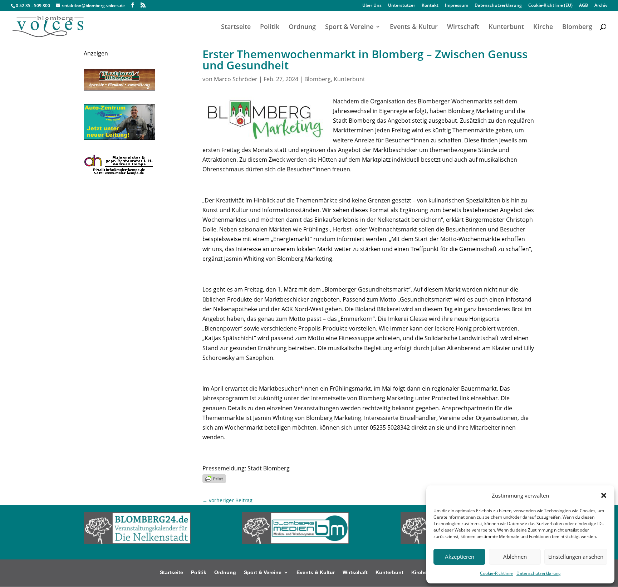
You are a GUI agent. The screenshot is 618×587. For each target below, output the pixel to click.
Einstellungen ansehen (575, 556)
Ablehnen (515, 556)
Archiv (600, 5)
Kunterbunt (506, 27)
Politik (269, 27)
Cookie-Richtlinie (496, 573)
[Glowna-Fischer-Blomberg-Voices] (119, 138)
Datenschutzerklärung (538, 573)
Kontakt (430, 5)
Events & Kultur (414, 27)
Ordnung (302, 27)
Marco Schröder (236, 79)
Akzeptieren (459, 556)
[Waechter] (119, 88)
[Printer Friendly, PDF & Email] (214, 478)
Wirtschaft (463, 27)
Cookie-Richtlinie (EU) (550, 5)
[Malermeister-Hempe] (119, 173)
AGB (583, 5)
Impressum (456, 5)
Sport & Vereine (349, 27)
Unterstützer (401, 5)
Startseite (236, 27)
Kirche (543, 27)
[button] (603, 495)
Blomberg (577, 27)
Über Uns (372, 5)
